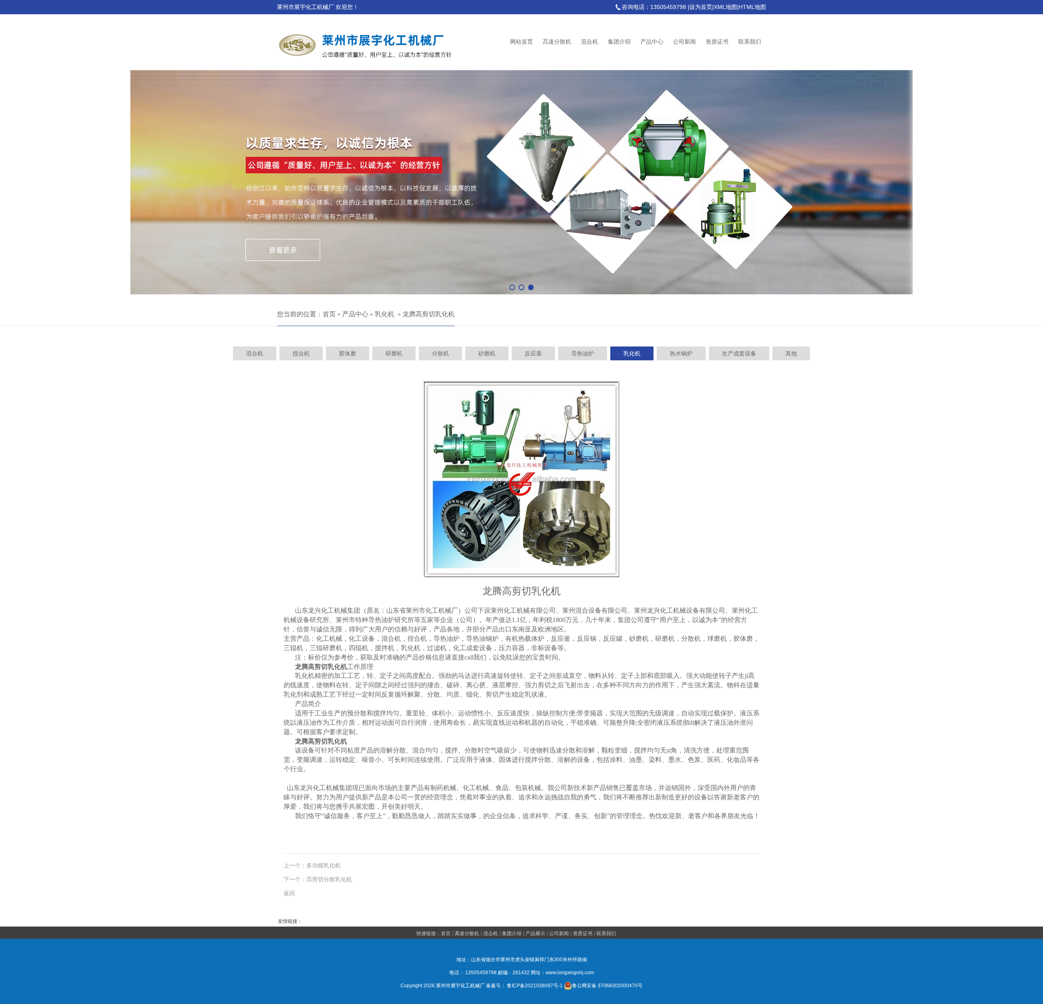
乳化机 (384, 314)
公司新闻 (684, 42)
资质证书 (717, 42)
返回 (289, 893)
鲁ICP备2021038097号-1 (535, 986)
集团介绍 (619, 42)
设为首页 (700, 7)
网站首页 (521, 42)
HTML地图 (752, 7)
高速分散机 (557, 42)
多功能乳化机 (323, 865)
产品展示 (535, 933)
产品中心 (651, 42)
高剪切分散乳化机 (329, 879)
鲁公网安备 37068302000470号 (607, 986)
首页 (329, 314)
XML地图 (725, 7)
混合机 (589, 42)
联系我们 (749, 42)
